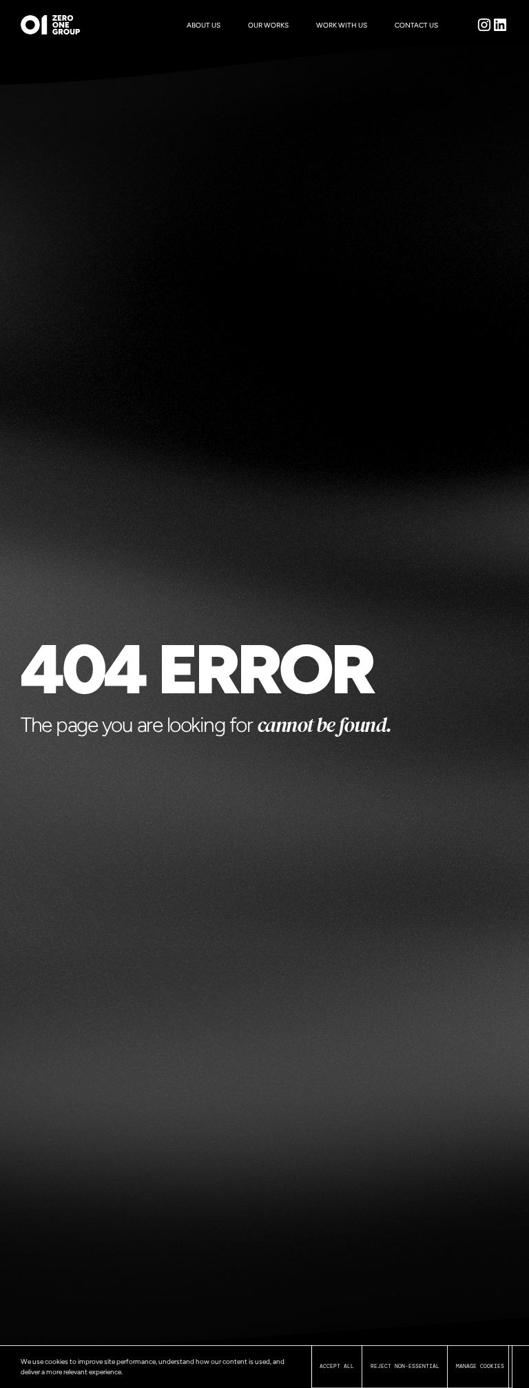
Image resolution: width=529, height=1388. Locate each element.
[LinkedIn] (500, 25)
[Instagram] (484, 24)
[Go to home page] (36, 25)
